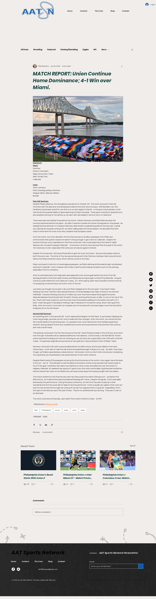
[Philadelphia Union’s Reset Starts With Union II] (38, 460)
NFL (95, 50)
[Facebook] (13, 569)
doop (66, 410)
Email (92, 562)
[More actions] (121, 66)
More (104, 50)
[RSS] (151, 308)
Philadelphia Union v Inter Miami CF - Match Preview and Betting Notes (77, 476)
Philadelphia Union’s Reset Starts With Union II (38, 476)
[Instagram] (151, 291)
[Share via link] (52, 425)
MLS (36, 410)
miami (83, 410)
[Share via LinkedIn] (46, 425)
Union (45, 416)
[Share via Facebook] (34, 425)
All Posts (24, 50)
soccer (57, 410)
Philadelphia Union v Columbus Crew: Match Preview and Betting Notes (117, 476)
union (74, 410)
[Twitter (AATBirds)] (151, 285)
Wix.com (52, 580)
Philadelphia (46, 410)
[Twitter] (18, 569)
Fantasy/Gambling (69, 50)
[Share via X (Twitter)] (40, 425)
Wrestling (37, 50)
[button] (81, 11)
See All (132, 446)
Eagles (86, 50)
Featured (51, 50)
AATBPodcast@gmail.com (47, 569)
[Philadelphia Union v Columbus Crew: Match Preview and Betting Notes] (117, 460)
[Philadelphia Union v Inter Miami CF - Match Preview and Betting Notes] (78, 460)
